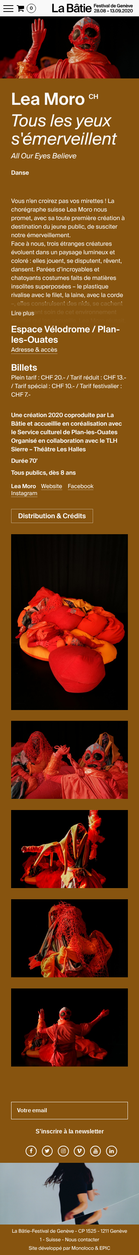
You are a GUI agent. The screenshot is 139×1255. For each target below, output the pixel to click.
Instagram (24, 493)
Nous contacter (82, 1240)
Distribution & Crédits (52, 516)
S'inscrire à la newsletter (70, 1131)
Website (51, 486)
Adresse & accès (34, 350)
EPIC (104, 1248)
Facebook (80, 486)
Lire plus (22, 313)
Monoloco (83, 1248)
